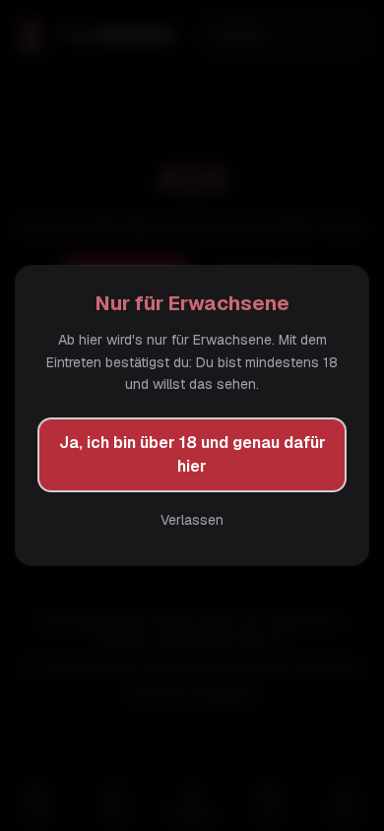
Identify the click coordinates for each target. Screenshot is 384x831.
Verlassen (192, 520)
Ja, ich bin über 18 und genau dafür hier (192, 454)
